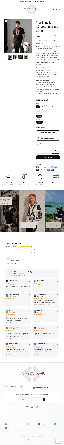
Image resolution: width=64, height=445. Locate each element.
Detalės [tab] (48, 36)
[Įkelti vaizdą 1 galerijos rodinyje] (10, 57)
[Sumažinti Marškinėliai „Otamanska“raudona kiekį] (38, 151)
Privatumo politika (19, 439)
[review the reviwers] (29, 281)
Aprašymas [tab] (39, 36)
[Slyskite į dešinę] (30, 57)
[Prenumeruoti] (44, 399)
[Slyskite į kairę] (5, 57)
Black (39, 116)
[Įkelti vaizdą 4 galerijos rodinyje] (26, 57)
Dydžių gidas (40, 127)
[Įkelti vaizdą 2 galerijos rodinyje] (15, 57)
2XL (39, 110)
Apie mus (13, 386)
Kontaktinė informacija (44, 439)
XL (53, 106)
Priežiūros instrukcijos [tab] (57, 36)
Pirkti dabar (48, 157)
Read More (36, 306)
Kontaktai (20, 386)
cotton (39, 122)
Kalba (5, 415)
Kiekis (37, 148)
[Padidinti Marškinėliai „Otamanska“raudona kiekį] (47, 151)
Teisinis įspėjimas (32, 441)
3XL (45, 110)
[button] (3, 9)
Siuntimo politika (55, 439)
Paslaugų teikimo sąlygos (31, 439)
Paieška (6, 386)
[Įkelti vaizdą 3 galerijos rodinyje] (20, 57)
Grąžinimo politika (9, 439)
